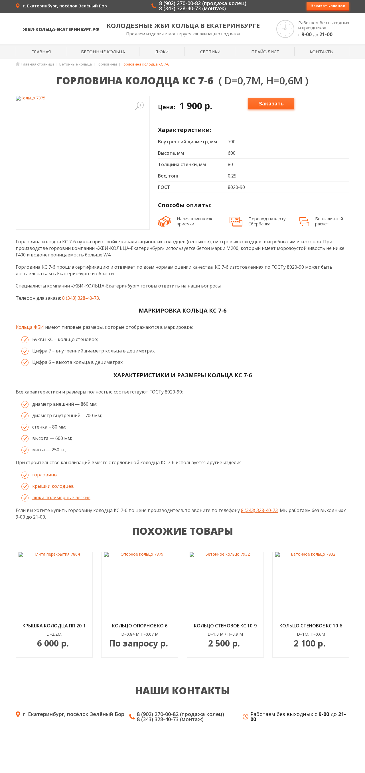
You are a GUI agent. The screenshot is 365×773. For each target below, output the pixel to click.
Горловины (107, 64)
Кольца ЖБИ (30, 327)
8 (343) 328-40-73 (80, 298)
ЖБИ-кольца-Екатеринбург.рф (61, 29)
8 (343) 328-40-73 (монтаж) (192, 8)
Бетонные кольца (103, 51)
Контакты (322, 51)
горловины (44, 475)
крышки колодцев (53, 486)
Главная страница (37, 64)
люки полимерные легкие (61, 497)
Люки (162, 51)
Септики (210, 51)
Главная (41, 51)
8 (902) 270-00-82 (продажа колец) (202, 3)
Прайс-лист (265, 51)
